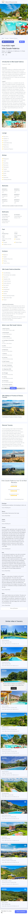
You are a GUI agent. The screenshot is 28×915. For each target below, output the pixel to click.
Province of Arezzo (13, 38)
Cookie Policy (21, 685)
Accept (13, 688)
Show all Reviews (14, 608)
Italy (3, 38)
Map (23, 41)
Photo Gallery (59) (8, 41)
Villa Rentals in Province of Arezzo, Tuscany (12, 417)
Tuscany (6, 38)
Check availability (20, 911)
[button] (27, 19)
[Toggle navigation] (23, 2)
